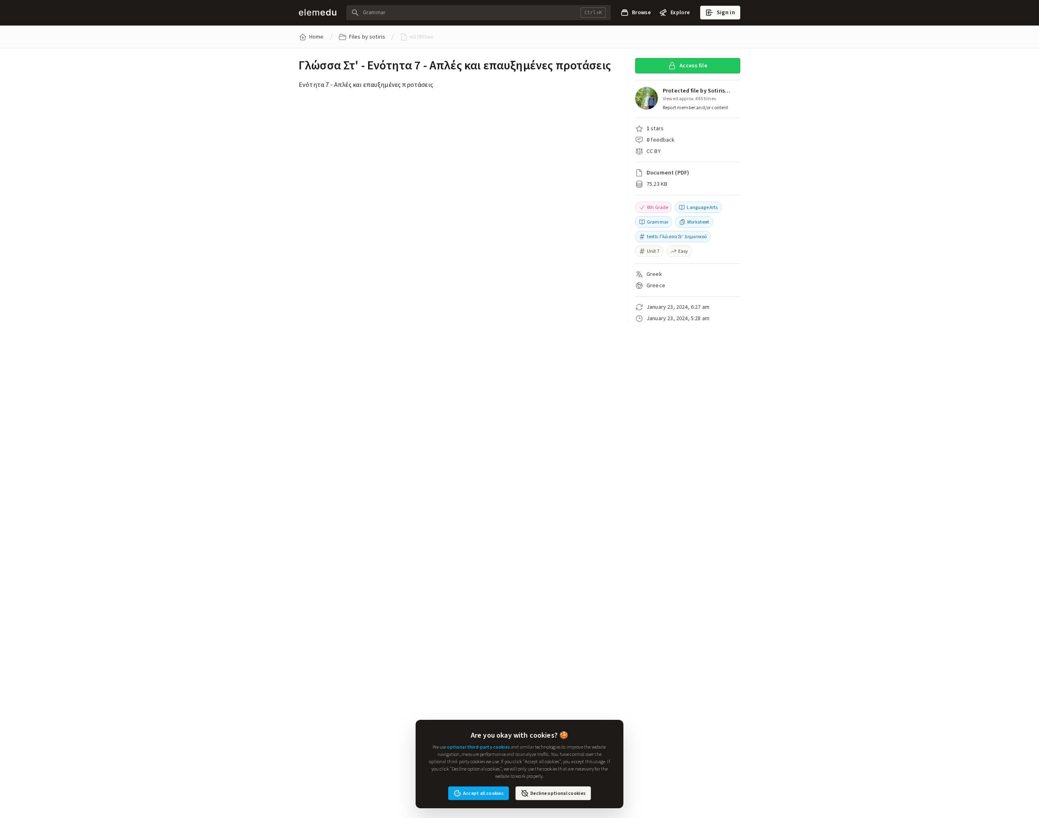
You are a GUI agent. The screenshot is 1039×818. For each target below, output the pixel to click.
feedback (663, 140)
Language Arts (702, 207)
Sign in (726, 12)
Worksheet (698, 222)
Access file (693, 65)
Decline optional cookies (558, 793)
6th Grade (657, 207)
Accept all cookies (483, 793)
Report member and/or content (695, 107)
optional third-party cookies (478, 747)
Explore (680, 12)
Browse (641, 12)
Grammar (657, 222)
